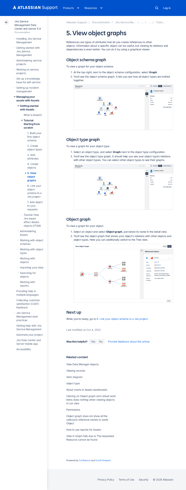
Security (143, 479)
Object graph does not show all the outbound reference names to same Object (87, 419)
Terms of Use (126, 479)
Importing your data (31, 267)
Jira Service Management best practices (27, 316)
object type (73, 383)
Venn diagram (74, 376)
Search (157, 8)
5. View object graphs (31, 176)
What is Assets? (33, 114)
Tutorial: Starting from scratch (32, 124)
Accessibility (23, 349)
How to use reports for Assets (83, 429)
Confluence (84, 460)
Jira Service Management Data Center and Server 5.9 (28, 25)
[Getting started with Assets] (150, 22)
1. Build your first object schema (34, 136)
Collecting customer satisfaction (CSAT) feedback (28, 304)
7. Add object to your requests (35, 206)
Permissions (73, 409)
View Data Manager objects (82, 364)
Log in (167, 7)
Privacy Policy (106, 479)
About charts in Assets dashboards (86, 389)
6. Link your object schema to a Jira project (122, 318)
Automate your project (29, 334)
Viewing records (75, 370)
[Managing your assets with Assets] (142, 22)
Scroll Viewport (103, 460)
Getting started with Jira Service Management (28, 51)
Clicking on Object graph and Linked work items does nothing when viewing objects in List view (91, 399)
